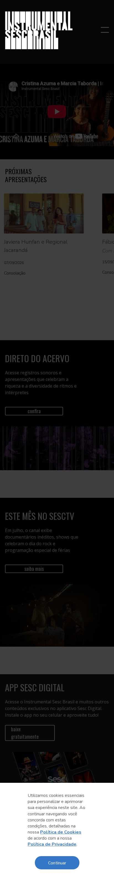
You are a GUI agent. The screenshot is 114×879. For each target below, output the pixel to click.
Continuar (57, 862)
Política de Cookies (60, 832)
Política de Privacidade (52, 844)
